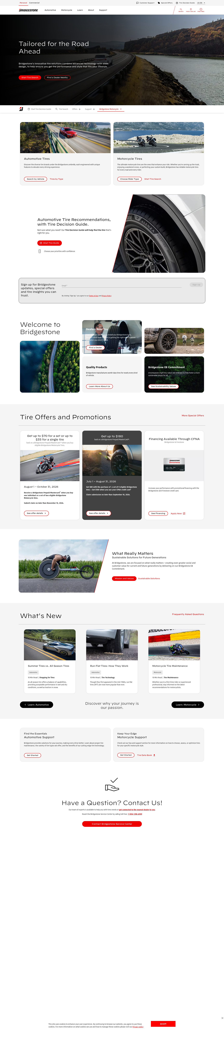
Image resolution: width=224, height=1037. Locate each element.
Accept (163, 1024)
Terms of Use (93, 296)
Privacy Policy (106, 296)
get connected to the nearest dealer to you (137, 810)
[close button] (222, 1018)
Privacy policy (138, 1027)
